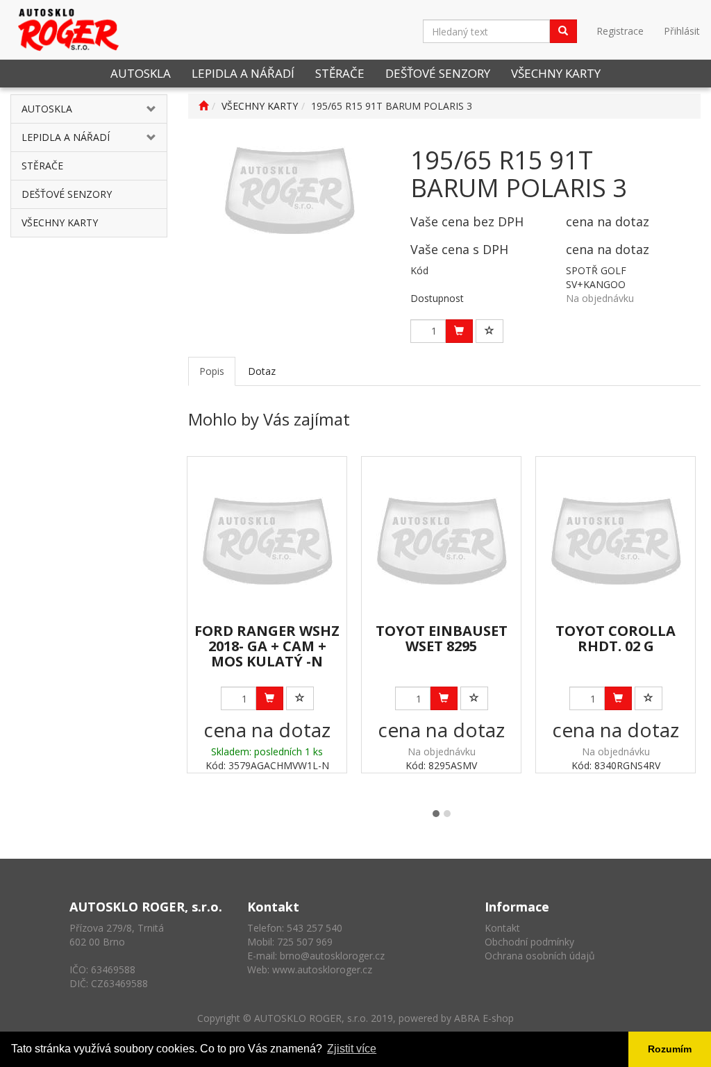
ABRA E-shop (484, 1018)
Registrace (620, 30)
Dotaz (262, 371)
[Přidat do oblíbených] (489, 331)
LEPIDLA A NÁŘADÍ (243, 73)
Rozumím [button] (670, 1049)
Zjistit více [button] (351, 1049)
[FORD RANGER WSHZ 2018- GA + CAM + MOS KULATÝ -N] (267, 540)
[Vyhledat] (563, 31)
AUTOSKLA (140, 73)
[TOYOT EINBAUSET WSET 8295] (441, 540)
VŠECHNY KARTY (556, 73)
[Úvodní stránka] (203, 105)
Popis (211, 371)
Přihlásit (682, 30)
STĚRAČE (340, 73)
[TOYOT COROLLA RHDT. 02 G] (615, 540)
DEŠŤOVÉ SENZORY (437, 73)
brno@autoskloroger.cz (332, 955)
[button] (154, 109)
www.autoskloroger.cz (322, 969)
